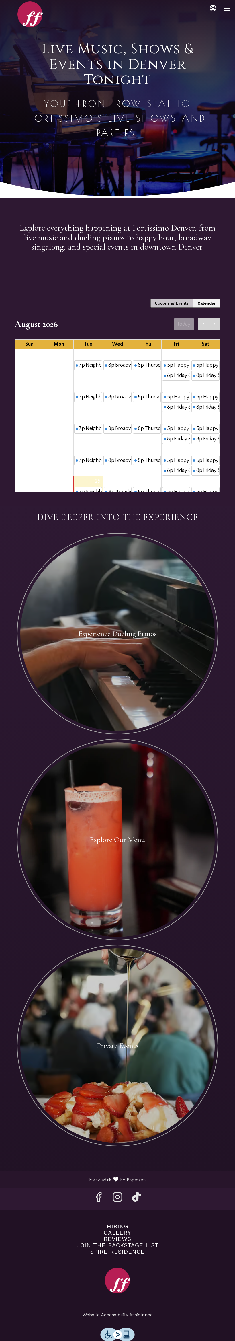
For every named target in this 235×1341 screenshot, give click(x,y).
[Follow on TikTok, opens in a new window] (136, 1199)
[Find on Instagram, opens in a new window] (117, 1199)
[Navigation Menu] (227, 8)
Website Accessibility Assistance (118, 1314)
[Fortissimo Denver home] (30, 14)
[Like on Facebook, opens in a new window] (98, 1199)
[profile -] (212, 8)
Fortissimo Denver (117, 1280)
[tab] (171, 303)
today (184, 324)
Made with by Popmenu (75, 1179)
